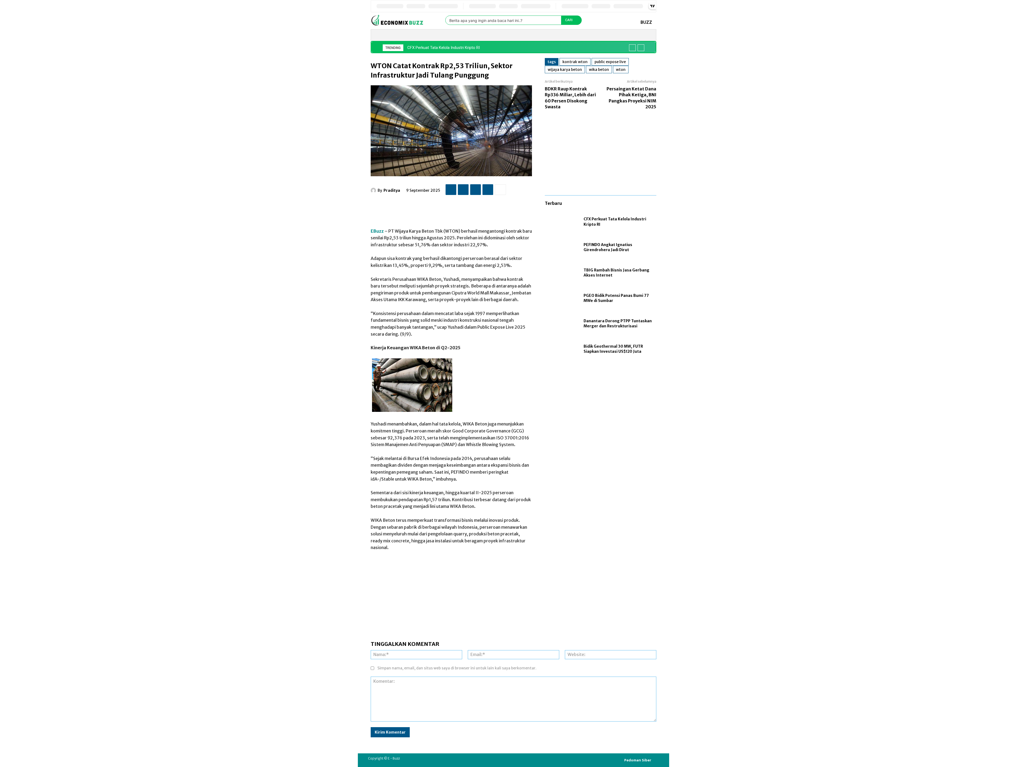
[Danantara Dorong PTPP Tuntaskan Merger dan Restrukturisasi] (561, 324)
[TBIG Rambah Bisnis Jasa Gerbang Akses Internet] (561, 273)
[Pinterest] (475, 189)
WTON (621, 69)
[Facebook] (451, 189)
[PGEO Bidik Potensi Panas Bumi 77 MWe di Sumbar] (561, 298)
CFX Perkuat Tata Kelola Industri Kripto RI (443, 47)
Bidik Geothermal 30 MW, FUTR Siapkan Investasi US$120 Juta (613, 349)
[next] (641, 47)
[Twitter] (463, 189)
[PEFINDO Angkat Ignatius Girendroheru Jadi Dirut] (561, 247)
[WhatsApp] (487, 189)
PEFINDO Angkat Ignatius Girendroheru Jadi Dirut (608, 247)
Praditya (392, 190)
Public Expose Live (610, 61)
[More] (500, 189)
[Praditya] (374, 190)
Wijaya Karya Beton (565, 69)
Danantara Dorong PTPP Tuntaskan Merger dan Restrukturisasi (618, 324)
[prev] (632, 47)
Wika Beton (599, 69)
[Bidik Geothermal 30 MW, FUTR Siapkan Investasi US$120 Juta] (561, 349)
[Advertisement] (468, 209)
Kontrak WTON (575, 61)
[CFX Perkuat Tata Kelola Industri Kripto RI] (561, 222)
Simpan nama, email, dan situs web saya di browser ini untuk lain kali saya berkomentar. (457, 668)
